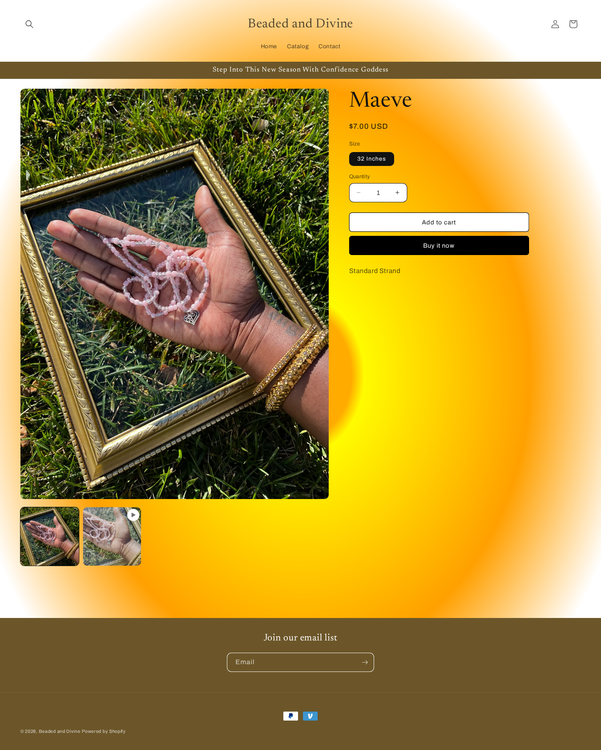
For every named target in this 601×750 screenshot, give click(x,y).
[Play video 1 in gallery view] (112, 536)
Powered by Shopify (104, 731)
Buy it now (439, 245)
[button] (29, 24)
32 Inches (371, 158)
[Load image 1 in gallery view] (49, 536)
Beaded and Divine (60, 731)
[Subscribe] (365, 662)
